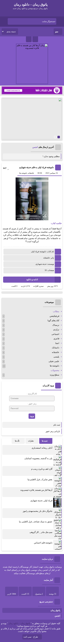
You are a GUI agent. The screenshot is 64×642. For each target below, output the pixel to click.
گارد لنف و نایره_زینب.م (41, 469)
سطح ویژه (54, 375)
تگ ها (17, 441)
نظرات (31, 441)
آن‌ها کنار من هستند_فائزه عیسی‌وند (36, 490)
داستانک (55, 347)
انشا (57, 343)
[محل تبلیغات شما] (32, 93)
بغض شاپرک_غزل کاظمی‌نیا (40, 479)
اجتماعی (55, 334)
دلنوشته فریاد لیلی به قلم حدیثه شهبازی (36, 167)
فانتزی (56, 338)
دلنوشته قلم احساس (43, 542)
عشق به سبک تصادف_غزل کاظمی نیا (35, 521)
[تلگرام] (35, 39)
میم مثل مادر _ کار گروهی (41, 532)
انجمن (35, 147)
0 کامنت (14, 286)
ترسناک (55, 325)
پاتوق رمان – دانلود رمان (19, 623)
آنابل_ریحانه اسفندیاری (42, 448)
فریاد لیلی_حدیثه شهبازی (41, 500)
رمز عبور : (31, 403)
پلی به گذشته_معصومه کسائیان (38, 458)
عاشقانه (31, 173)
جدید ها (45, 441)
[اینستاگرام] (29, 39)
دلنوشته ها (23, 173)
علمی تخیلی (54, 361)
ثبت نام (56, 425)
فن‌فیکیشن (54, 316)
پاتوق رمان (55, 610)
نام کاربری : (32, 393)
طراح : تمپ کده (31, 637)
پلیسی (56, 356)
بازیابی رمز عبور (53, 431)
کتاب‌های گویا (53, 320)
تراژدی (56, 329)
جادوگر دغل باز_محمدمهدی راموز (37, 511)
